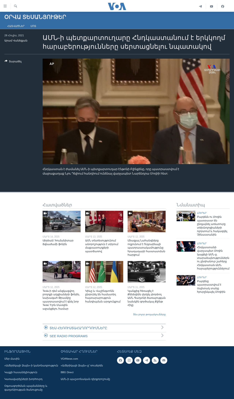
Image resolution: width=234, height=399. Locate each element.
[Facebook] (222, 6)
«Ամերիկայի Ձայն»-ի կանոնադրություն (31, 365)
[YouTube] (211, 6)
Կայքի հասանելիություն (20, 372)
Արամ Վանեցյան (15, 40)
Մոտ (33, 26)
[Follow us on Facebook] (120, 360)
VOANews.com (69, 358)
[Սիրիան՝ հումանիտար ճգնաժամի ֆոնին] (62, 221)
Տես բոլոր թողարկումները (149, 314)
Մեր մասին (12, 358)
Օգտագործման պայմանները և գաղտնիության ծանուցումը (25, 387)
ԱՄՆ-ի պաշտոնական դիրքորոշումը (85, 379)
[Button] (13, 62)
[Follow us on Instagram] (129, 360)
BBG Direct (67, 372)
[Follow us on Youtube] (137, 360)
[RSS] (155, 360)
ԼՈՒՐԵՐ (202, 213)
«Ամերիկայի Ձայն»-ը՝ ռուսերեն (82, 365)
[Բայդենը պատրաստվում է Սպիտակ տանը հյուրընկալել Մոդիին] (186, 280)
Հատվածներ (16, 26)
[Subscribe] (163, 360)
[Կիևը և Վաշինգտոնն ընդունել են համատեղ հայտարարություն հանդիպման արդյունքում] (104, 271)
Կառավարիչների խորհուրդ (23, 379)
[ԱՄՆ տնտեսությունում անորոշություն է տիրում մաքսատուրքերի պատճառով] (104, 221)
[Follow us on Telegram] (146, 360)
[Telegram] (200, 6)
